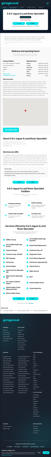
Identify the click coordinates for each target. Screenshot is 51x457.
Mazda (34, 372)
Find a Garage (21, 338)
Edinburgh (35, 401)
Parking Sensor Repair (23, 384)
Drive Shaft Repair (22, 363)
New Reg (35, 428)
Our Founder (6, 332)
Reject (39, 452)
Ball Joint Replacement (8, 365)
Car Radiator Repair (7, 388)
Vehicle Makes (21, 349)
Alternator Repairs (7, 360)
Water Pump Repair (22, 390)
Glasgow (35, 403)
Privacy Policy (17, 446)
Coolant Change (11, 250)
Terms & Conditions (34, 446)
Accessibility (9, 446)
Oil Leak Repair (21, 382)
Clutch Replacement (8, 392)
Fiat (34, 359)
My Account (21, 330)
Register (20, 332)
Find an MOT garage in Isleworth (23, 310)
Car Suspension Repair (8, 390)
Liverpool (35, 409)
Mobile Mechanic (22, 380)
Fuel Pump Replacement (24, 373)
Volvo (34, 389)
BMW (34, 357)
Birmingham (36, 395)
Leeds (34, 405)
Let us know (31, 303)
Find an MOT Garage (8, 371)
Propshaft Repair (22, 386)
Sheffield (35, 414)
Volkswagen (36, 387)
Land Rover (36, 370)
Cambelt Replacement (8, 382)
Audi (34, 355)
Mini (34, 376)
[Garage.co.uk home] (10, 3)
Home (5, 7)
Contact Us (6, 340)
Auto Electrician (7, 363)
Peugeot (35, 380)
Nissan (34, 378)
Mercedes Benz (37, 374)
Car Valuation (21, 347)
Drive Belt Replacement (23, 360)
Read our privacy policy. (7, 455)
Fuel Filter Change (22, 369)
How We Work (6, 334)
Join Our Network (7, 426)
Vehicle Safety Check (36, 283)
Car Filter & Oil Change (8, 386)
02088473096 (6, 73)
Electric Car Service (22, 365)
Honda (34, 363)
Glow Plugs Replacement (24, 377)
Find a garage (13, 7)
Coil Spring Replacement (24, 356)
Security (42, 446)
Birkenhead (36, 397)
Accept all (46, 452)
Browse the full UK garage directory (40, 310)
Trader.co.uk (36, 430)
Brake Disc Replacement (9, 373)
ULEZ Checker (21, 342)
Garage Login (6, 428)
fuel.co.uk (35, 432)
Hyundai (35, 365)
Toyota (35, 382)
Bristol (34, 399)
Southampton (36, 416)
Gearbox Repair (22, 375)
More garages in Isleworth (8, 310)
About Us (5, 330)
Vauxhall (35, 384)
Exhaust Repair (21, 367)
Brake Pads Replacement (9, 377)
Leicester (35, 407)
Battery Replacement (8, 367)
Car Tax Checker (22, 345)
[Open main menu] (48, 3)
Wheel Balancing (22, 392)
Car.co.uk (35, 426)
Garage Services (7, 356)
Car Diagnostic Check (8, 384)
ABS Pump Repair (7, 358)
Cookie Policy (25, 446)
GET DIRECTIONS (11, 130)
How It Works (6, 336)
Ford (34, 361)
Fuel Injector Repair (22, 371)
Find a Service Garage (8, 369)
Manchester (36, 412)
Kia (34, 367)
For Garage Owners (8, 338)
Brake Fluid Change (7, 375)
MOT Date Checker (22, 340)
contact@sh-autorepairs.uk (9, 75)
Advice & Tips (21, 334)
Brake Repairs (6, 380)
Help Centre (21, 336)
